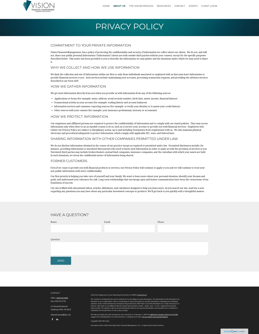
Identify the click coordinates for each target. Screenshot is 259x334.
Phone (161, 222)
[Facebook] (52, 319)
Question (55, 239)
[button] (106, 6)
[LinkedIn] (57, 319)
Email (107, 222)
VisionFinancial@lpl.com (61, 315)
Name (54, 222)
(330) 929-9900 (62, 298)
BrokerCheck (142, 295)
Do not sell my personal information (155, 317)
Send (60, 260)
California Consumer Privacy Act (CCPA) (164, 314)
